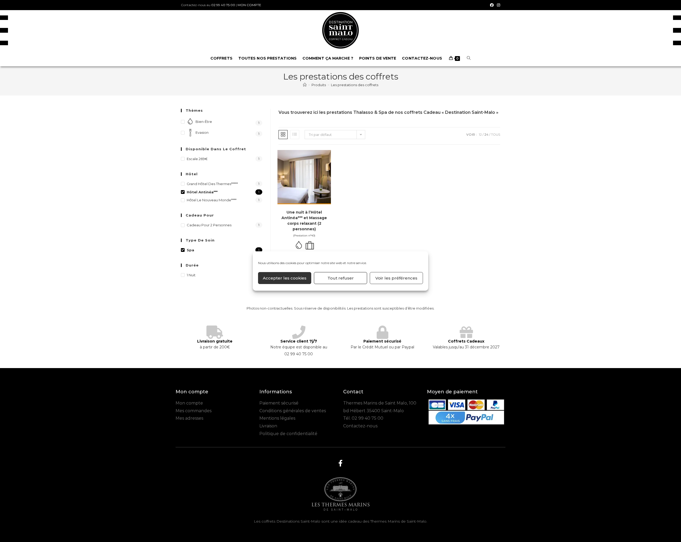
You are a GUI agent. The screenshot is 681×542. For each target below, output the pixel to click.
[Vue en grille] (283, 134)
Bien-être (204, 121)
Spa (190, 250)
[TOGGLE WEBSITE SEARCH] (469, 58)
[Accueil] (304, 85)
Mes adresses (189, 418)
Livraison (268, 425)
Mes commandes (193, 410)
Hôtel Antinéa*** (202, 192)
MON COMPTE (249, 5)
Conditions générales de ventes (292, 410)
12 (480, 134)
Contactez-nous (360, 425)
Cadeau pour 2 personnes (209, 225)
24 (486, 134)
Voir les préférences (396, 278)
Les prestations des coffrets (354, 85)
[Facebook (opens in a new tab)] (491, 5)
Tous (495, 134)
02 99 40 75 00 (223, 5)
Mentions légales (277, 418)
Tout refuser (340, 278)
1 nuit (191, 275)
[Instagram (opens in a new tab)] (497, 5)
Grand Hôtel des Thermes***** (212, 184)
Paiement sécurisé (278, 403)
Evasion (202, 132)
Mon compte (189, 403)
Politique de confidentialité (288, 433)
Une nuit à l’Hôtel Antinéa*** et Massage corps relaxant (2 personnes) (304, 220)
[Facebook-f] (340, 463)
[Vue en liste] (294, 134)
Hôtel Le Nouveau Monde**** (211, 200)
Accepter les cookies (284, 278)
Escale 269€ (197, 159)
